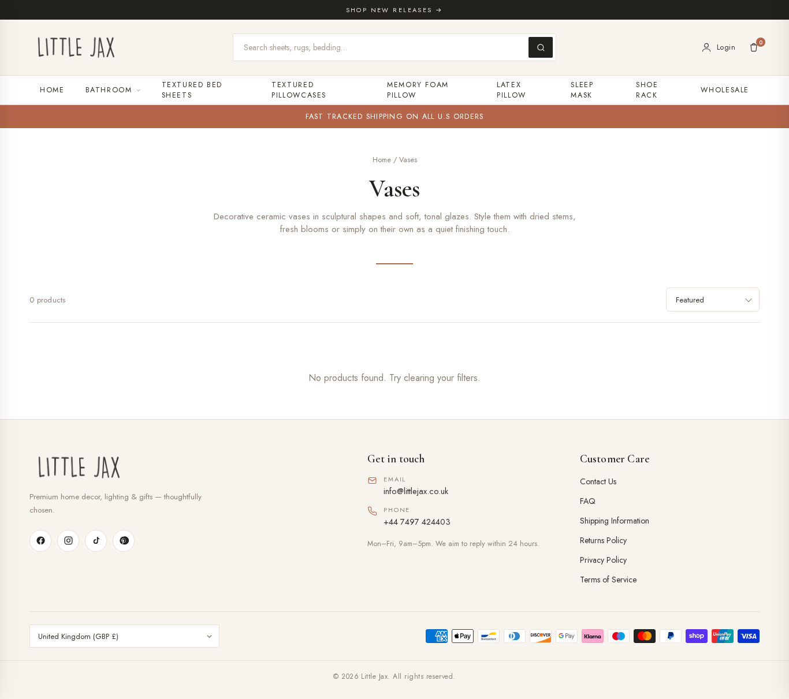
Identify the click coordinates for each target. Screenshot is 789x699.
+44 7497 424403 (417, 521)
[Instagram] (68, 541)
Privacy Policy (603, 560)
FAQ (588, 501)
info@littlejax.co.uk (416, 491)
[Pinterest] (124, 541)
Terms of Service (608, 579)
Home (52, 90)
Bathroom (108, 90)
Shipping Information (614, 520)
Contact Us (598, 481)
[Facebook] (40, 541)
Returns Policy (603, 540)
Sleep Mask (582, 90)
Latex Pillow (511, 90)
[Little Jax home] (76, 47)
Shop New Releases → (395, 9)
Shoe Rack (647, 90)
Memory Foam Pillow (418, 90)
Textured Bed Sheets (192, 90)
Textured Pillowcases (298, 90)
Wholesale (725, 90)
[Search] (541, 47)
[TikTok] (96, 541)
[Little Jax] (182, 467)
